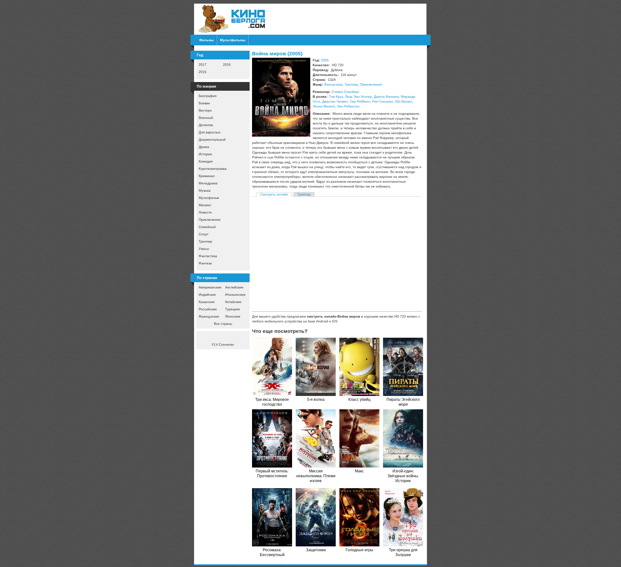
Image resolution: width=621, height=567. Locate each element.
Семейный (207, 227)
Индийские (207, 294)
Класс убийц (359, 399)
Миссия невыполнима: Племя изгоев (315, 476)
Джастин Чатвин (335, 101)
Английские (234, 287)
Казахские (207, 302)
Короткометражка (213, 169)
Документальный (212, 139)
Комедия (206, 161)
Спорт (203, 234)
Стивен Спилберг (345, 92)
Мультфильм (209, 198)
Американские (210, 287)
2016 (227, 64)
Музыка (205, 190)
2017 (202, 64)
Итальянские (235, 294)
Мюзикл (205, 205)
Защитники (316, 550)
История (205, 154)
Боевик (204, 103)
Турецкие (232, 309)
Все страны (223, 324)
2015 (202, 72)
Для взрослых (210, 132)
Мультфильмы (232, 40)
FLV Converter (223, 344)
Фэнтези (205, 263)
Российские (208, 309)
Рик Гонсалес (382, 101)
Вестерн (205, 110)
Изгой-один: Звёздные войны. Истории (403, 476)
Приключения (210, 220)
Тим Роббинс (360, 101)
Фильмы (206, 40)
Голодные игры (359, 550)
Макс (359, 471)
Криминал (207, 176)
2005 (325, 60)
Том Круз (336, 97)
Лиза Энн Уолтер (358, 97)
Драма (204, 147)
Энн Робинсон (348, 106)
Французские (209, 316)
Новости (205, 212)
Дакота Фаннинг (386, 97)
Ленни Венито (324, 106)
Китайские (233, 302)
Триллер (205, 241)
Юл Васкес (403, 101)
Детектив (206, 125)
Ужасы (204, 249)
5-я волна (316, 399)
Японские (232, 316)
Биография (208, 96)
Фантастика (208, 256)
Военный (206, 118)
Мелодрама (208, 183)
